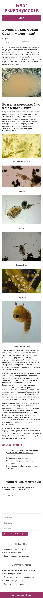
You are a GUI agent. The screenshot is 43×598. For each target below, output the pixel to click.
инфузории (35, 121)
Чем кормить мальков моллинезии (19, 577)
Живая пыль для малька (14, 580)
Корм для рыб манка (12, 574)
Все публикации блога (13, 552)
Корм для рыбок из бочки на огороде (22, 450)
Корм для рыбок (7, 42)
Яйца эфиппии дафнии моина (16, 584)
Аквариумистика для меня (15, 549)
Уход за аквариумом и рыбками (17, 556)
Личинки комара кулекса (17, 458)
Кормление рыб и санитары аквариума (20, 570)
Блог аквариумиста (19, 595)
